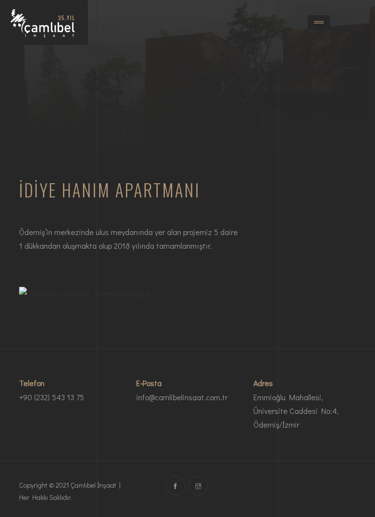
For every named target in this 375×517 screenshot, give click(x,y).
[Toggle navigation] (319, 22)
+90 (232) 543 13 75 (51, 397)
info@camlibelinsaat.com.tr (182, 397)
